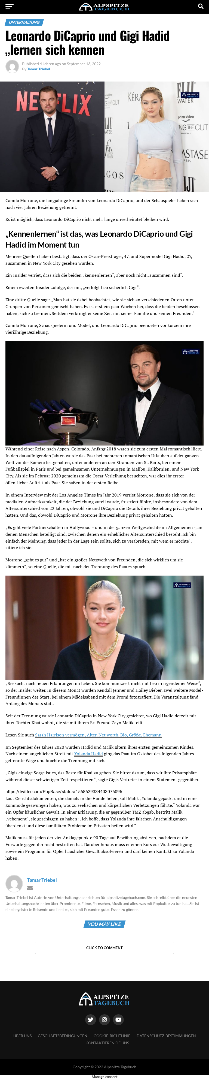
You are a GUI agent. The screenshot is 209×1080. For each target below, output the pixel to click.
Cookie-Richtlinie (112, 1035)
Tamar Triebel (38, 69)
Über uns (22, 1035)
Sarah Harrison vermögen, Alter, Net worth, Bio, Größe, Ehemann (98, 735)
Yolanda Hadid (88, 754)
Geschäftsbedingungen (62, 1035)
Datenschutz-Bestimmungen (166, 1035)
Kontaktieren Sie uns (107, 1042)
